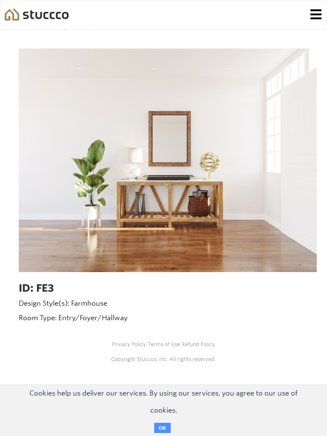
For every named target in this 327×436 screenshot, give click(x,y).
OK (162, 428)
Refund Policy (198, 344)
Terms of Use (164, 344)
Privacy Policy (129, 344)
